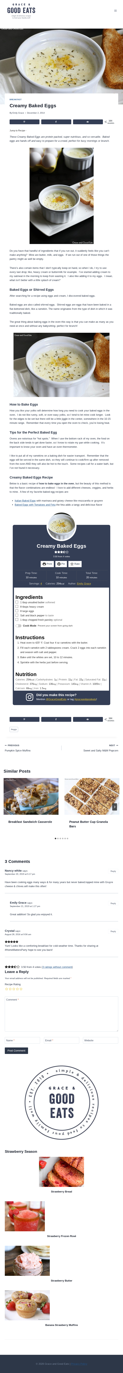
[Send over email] (88, 121)
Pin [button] (63, 563)
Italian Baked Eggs (25, 500)
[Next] (114, 807)
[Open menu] (115, 10)
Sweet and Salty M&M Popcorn (100, 748)
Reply (113, 871)
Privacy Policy (79, 1363)
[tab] (55, 838)
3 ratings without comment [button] (57, 967)
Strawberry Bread (61, 1191)
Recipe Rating (13, 984)
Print (49, 563)
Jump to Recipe (17, 130)
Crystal (10, 930)
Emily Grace (18, 113)
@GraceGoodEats (56, 699)
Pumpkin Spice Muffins (18, 748)
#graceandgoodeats (85, 699)
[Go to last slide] (8, 807)
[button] (55, 552)
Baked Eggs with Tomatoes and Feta (35, 504)
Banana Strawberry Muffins (61, 1325)
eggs (14, 729)
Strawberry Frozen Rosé (61, 1236)
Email (49, 1040)
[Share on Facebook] (56, 121)
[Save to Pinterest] (24, 121)
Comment (12, 999)
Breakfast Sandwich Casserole (30, 821)
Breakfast (15, 100)
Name (10, 1040)
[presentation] (31, 796)
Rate (77, 563)
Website (88, 1040)
